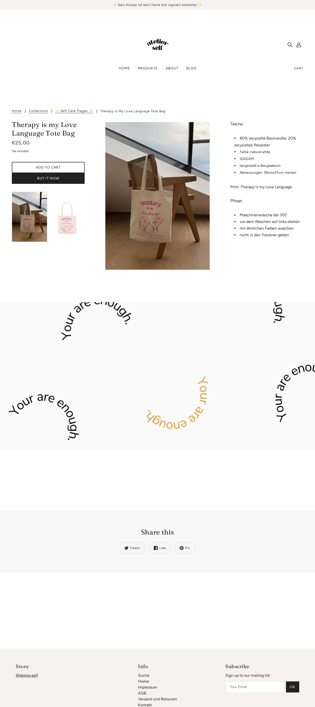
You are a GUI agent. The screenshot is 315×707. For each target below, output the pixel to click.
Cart (298, 68)
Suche (143, 675)
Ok (292, 687)
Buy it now (48, 178)
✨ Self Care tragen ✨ (74, 111)
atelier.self (29, 675)
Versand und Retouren (157, 699)
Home (17, 111)
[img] (289, 44)
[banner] (157, 44)
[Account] (298, 44)
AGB (142, 693)
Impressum (147, 687)
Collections (38, 111)
